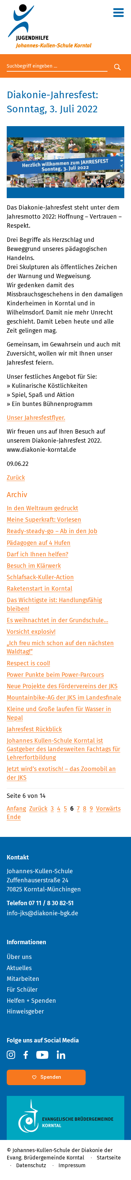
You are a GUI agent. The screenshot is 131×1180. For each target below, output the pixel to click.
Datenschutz (31, 1165)
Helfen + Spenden (31, 1000)
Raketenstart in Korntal (39, 588)
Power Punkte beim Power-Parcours (55, 674)
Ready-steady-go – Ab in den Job (52, 531)
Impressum (72, 1165)
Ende (14, 817)
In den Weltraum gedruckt (42, 508)
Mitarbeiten (23, 979)
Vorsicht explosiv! (31, 631)
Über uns (19, 957)
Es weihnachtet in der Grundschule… (57, 620)
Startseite (109, 1157)
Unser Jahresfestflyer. (36, 417)
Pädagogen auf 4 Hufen (39, 543)
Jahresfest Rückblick (34, 729)
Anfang (16, 808)
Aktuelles (19, 968)
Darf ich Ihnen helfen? (37, 554)
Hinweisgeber (25, 1011)
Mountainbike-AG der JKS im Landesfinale (64, 697)
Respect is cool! (28, 663)
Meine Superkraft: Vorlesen (44, 519)
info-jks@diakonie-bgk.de (42, 913)
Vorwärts (108, 808)
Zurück (16, 477)
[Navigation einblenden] (118, 14)
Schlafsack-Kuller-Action (40, 577)
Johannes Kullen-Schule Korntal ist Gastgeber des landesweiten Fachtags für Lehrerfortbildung (63, 749)
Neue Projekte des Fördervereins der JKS (62, 686)
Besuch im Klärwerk (34, 565)
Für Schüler (22, 989)
